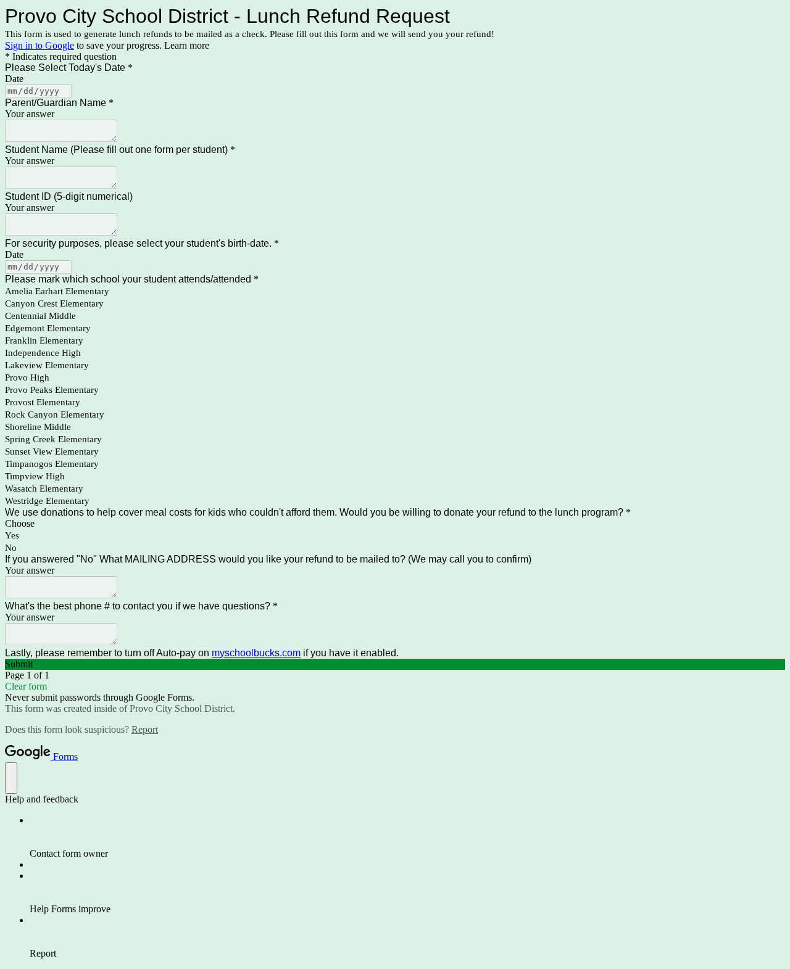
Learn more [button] (186, 45)
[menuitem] (407, 837)
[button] (395, 664)
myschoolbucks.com (256, 653)
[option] (395, 523)
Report (144, 729)
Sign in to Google (39, 45)
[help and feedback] (11, 778)
